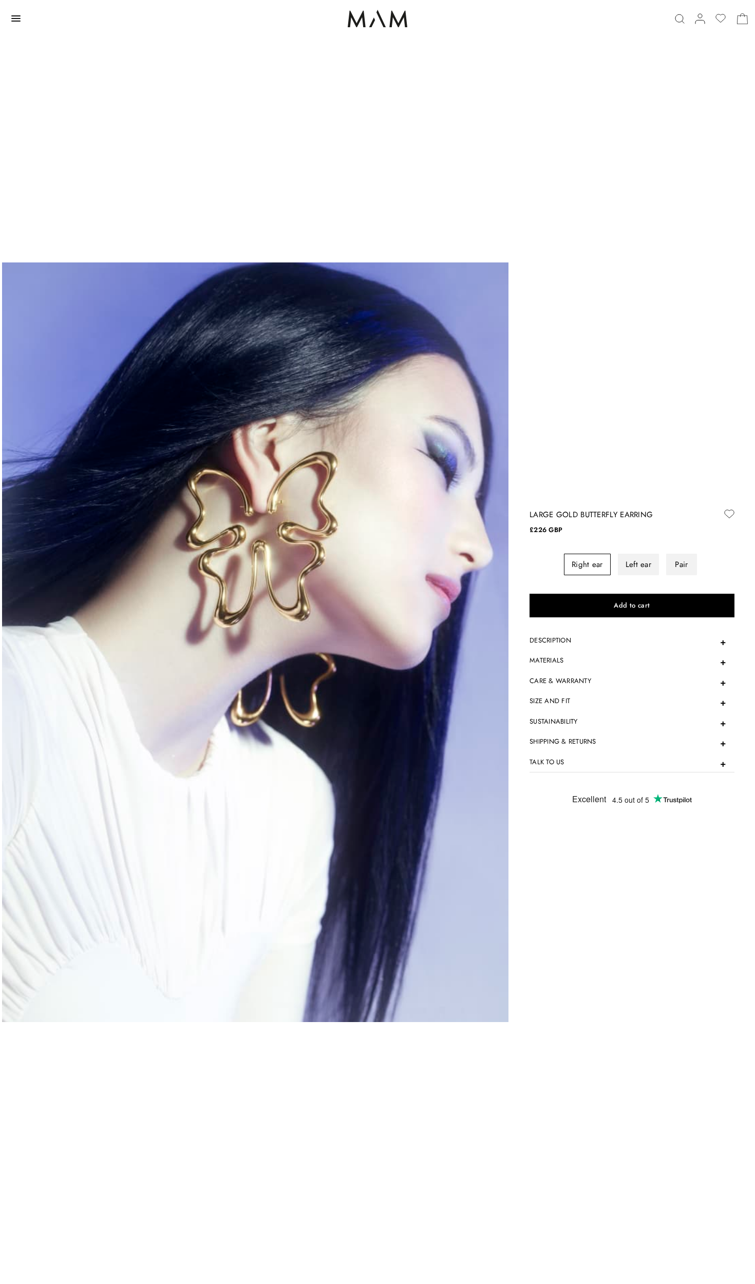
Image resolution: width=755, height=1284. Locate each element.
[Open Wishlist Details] (720, 18)
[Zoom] (255, 641)
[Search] (680, 19)
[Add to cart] (632, 605)
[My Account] (700, 18)
